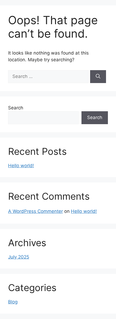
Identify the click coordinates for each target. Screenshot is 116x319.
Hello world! (21, 165)
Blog (13, 301)
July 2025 (18, 257)
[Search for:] (49, 76)
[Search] (98, 76)
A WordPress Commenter (35, 211)
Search (15, 107)
